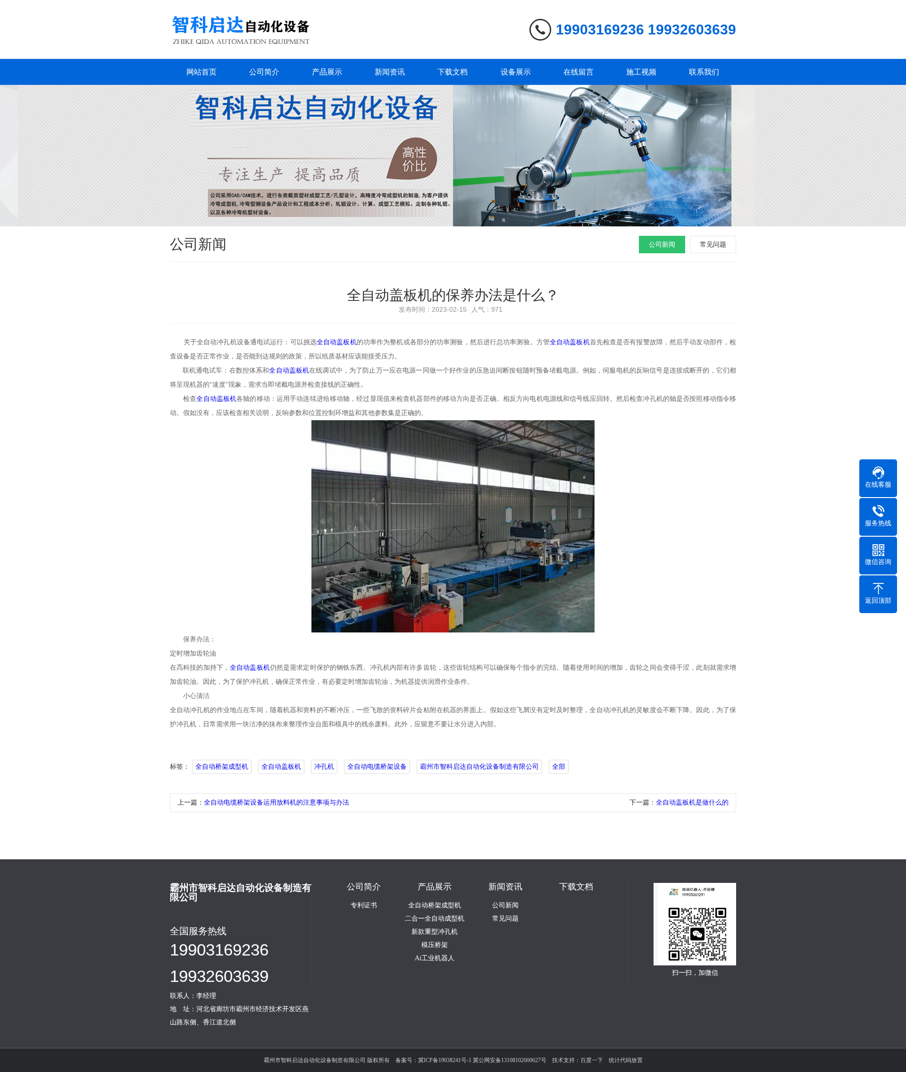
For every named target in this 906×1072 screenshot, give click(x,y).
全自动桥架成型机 (221, 766)
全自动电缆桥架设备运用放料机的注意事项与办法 (276, 802)
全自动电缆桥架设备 (377, 766)
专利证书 (364, 905)
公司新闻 (662, 244)
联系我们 (704, 72)
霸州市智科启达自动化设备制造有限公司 (479, 766)
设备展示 (516, 72)
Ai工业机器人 (434, 958)
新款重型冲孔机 (434, 932)
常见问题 (713, 244)
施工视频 (641, 72)
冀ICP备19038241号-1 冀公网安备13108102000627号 (482, 1060)
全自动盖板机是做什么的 (692, 802)
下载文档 (452, 72)
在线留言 (578, 72)
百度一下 (591, 1060)
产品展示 (327, 72)
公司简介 (264, 72)
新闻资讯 (390, 72)
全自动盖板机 (337, 342)
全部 (558, 766)
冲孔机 (324, 766)
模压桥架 (434, 945)
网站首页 (201, 72)
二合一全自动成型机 (434, 918)
